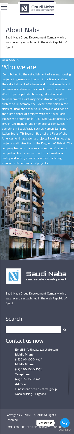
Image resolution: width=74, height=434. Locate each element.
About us (19, 427)
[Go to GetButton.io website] (65, 430)
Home (9, 427)
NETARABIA (35, 415)
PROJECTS (32, 427)
